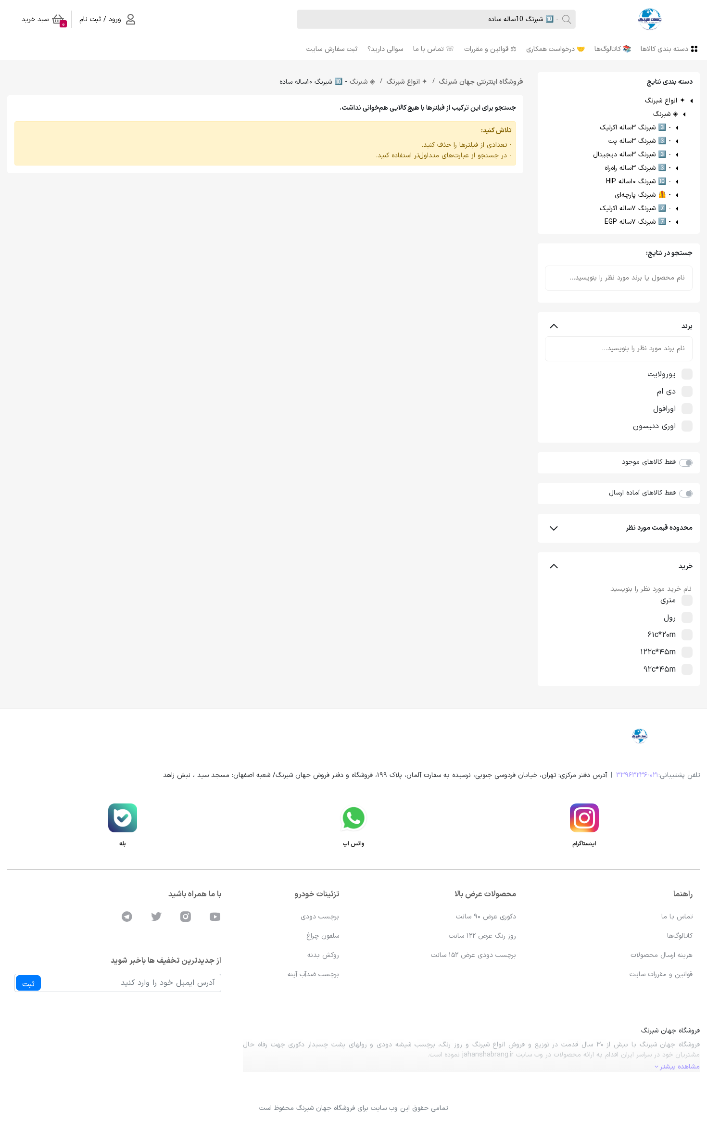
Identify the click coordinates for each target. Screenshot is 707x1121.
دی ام (666, 391)
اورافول (664, 409)
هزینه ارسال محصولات (662, 955)
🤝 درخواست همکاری (555, 49)
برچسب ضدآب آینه (313, 974)
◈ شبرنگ (665, 114)
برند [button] (687, 326)
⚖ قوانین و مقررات (490, 49)
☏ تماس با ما (433, 49)
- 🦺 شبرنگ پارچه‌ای (643, 195)
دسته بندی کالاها (664, 49)
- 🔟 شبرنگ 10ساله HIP (638, 182)
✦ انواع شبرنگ (665, 101)
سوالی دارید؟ (385, 49)
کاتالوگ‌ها (680, 936)
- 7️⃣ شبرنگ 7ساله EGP (638, 222)
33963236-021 (637, 775)
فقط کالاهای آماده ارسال (642, 493)
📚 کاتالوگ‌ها (612, 49)
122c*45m (658, 652)
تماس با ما (677, 917)
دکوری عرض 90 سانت (486, 917)
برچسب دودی (320, 917)
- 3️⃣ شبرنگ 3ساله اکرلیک (635, 128)
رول (670, 618)
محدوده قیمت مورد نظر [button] (659, 528)
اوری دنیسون (654, 426)
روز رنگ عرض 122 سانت (482, 936)
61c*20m (661, 635)
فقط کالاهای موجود (649, 462)
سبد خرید (43, 21)
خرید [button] (686, 566)
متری (668, 600)
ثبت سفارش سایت (332, 49)
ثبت (28, 984)
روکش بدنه (323, 955)
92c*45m (660, 669)
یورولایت (661, 374)
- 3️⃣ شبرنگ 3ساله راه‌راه (638, 168)
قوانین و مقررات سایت (661, 974)
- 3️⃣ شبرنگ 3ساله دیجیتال (632, 155)
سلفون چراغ (322, 936)
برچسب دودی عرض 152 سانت (473, 955)
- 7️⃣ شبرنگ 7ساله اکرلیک (635, 209)
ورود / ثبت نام (100, 19)
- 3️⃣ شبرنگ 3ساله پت (639, 141)
